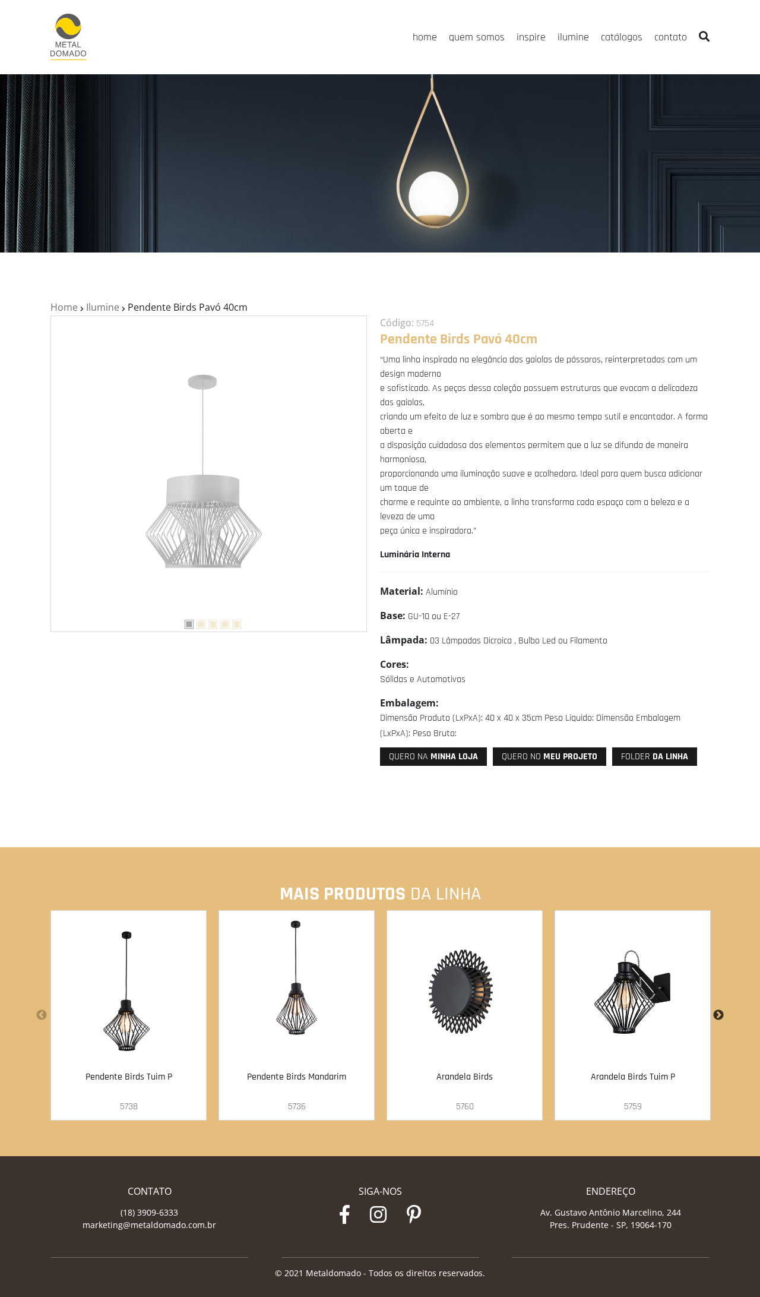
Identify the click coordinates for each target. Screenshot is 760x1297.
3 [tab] (208, 622)
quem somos (477, 37)
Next (718, 1015)
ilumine (573, 37)
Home (64, 307)
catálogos (621, 37)
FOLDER (654, 756)
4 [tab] (220, 622)
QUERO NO (549, 756)
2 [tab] (196, 622)
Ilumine (102, 307)
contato (670, 37)
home (425, 37)
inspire (531, 37)
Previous (42, 1015)
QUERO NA (433, 756)
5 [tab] (232, 622)
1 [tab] (185, 622)
